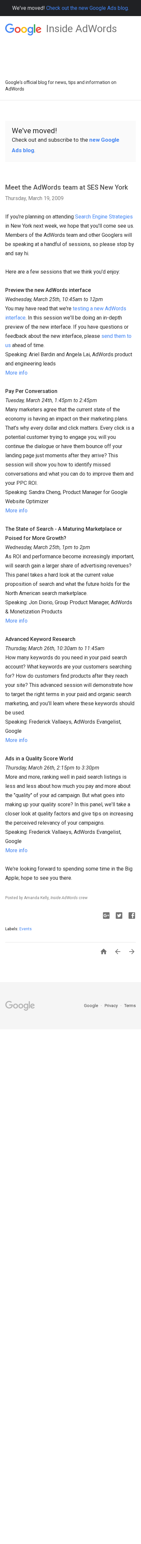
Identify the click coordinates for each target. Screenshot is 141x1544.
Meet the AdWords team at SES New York (66, 187)
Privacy (112, 1005)
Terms (130, 1005)
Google (91, 1005)
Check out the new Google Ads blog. (87, 8)
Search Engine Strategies (104, 217)
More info (16, 373)
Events (25, 929)
